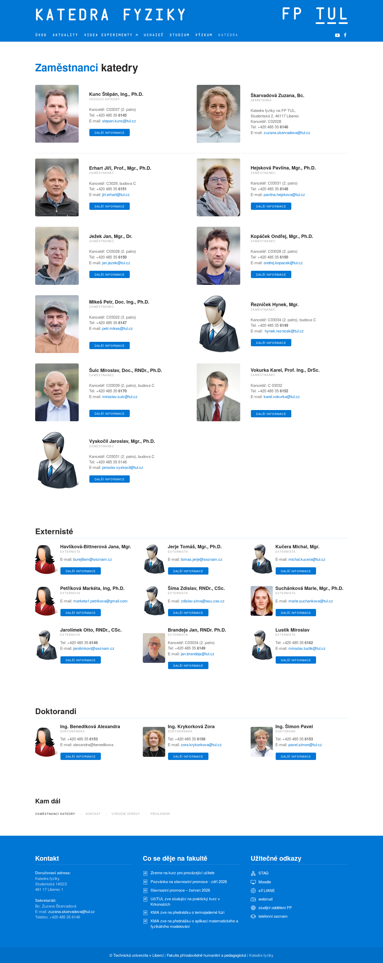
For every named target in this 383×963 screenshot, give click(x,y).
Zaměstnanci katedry (55, 814)
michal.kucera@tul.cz (306, 559)
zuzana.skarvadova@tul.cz (287, 132)
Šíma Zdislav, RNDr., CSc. (196, 588)
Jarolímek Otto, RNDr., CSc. (91, 629)
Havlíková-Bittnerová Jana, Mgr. (95, 546)
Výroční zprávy (126, 814)
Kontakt (93, 814)
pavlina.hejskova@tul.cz (284, 194)
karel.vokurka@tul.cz (282, 396)
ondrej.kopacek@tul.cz (283, 262)
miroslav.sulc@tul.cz (120, 396)
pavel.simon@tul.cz (305, 744)
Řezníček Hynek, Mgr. (275, 304)
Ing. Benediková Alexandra (90, 726)
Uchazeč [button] (154, 35)
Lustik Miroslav (292, 629)
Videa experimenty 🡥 (111, 35)
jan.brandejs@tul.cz (197, 653)
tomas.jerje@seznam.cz (202, 559)
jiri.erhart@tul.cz (116, 194)
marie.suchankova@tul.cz (310, 600)
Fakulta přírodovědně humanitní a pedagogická (206, 955)
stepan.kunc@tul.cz (119, 120)
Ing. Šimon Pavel (294, 726)
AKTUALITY (65, 35)
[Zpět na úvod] (136, 14)
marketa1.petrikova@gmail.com (100, 600)
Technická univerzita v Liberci (138, 955)
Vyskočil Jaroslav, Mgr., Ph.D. (122, 441)
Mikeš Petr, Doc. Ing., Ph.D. (119, 301)
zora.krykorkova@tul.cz (201, 744)
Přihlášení (160, 814)
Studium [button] (179, 35)
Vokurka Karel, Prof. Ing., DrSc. (285, 370)
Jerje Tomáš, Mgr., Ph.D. (195, 546)
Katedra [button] (228, 35)
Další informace (110, 132)
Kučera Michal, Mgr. (297, 546)
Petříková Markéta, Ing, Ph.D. (92, 588)
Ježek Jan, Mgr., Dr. (110, 236)
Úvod (41, 35)
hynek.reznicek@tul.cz (284, 330)
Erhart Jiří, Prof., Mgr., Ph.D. (120, 168)
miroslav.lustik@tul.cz (307, 648)
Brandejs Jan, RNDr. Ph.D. (197, 629)
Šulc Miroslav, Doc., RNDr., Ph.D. (125, 370)
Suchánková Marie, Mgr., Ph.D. (309, 588)
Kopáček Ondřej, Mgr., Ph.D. (282, 236)
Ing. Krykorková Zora (191, 726)
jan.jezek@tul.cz (116, 262)
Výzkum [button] (203, 35)
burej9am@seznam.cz (92, 559)
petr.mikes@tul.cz (117, 328)
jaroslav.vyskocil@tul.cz (122, 467)
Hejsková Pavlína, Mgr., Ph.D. (283, 167)
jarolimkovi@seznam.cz (93, 648)
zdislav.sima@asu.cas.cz (203, 600)
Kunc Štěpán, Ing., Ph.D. (116, 94)
